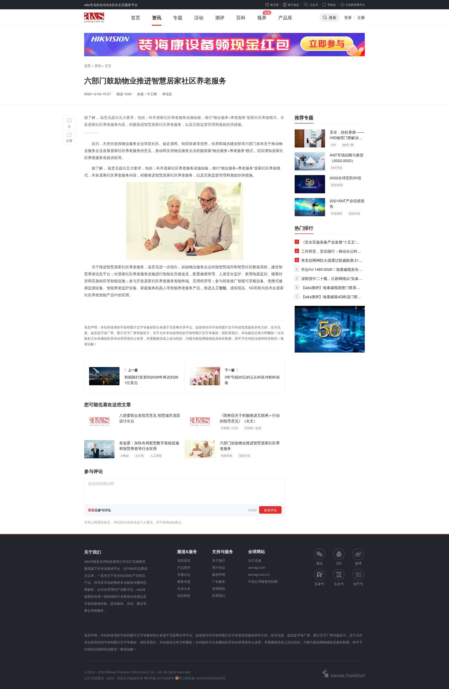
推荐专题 (304, 117)
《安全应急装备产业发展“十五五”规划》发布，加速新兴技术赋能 (328, 243)
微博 (358, 563)
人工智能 (218, 287)
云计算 (139, 455)
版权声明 (218, 574)
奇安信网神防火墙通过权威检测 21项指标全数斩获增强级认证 (329, 261)
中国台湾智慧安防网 (263, 581)
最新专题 (183, 581)
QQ (338, 563)
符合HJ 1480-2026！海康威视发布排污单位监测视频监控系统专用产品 (329, 270)
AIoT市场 (336, 168)
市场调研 (336, 213)
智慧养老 (226, 455)
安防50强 (337, 185)
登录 (348, 17)
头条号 (339, 583)
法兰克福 (254, 560)
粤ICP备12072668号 (159, 678)
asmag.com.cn (259, 574)
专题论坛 (183, 574)
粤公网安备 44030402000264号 (202, 678)
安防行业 (244, 455)
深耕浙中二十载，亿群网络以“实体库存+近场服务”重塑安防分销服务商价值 (329, 279)
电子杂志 (293, 5)
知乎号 (358, 583)
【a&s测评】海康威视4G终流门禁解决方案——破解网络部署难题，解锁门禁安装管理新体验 (328, 297)
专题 (177, 17)
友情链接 (218, 588)
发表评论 (270, 510)
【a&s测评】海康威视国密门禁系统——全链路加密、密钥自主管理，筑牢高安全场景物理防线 (328, 288)
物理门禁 (348, 145)
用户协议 (218, 567)
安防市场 (354, 213)
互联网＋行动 (229, 428)
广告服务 (218, 581)
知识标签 (183, 595)
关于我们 (218, 560)
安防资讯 (183, 560)
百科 (241, 17)
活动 (198, 17)
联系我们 (218, 595)
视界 (262, 17)
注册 (361, 17)
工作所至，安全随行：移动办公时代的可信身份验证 (328, 252)
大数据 (124, 455)
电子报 (274, 5)
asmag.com (256, 567)
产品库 (285, 17)
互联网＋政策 (252, 428)
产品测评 (183, 567)
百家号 (319, 583)
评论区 (167, 94)
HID (333, 145)
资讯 (156, 17)
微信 (319, 556)
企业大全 (183, 588)
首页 (135, 17)
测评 (219, 17)
